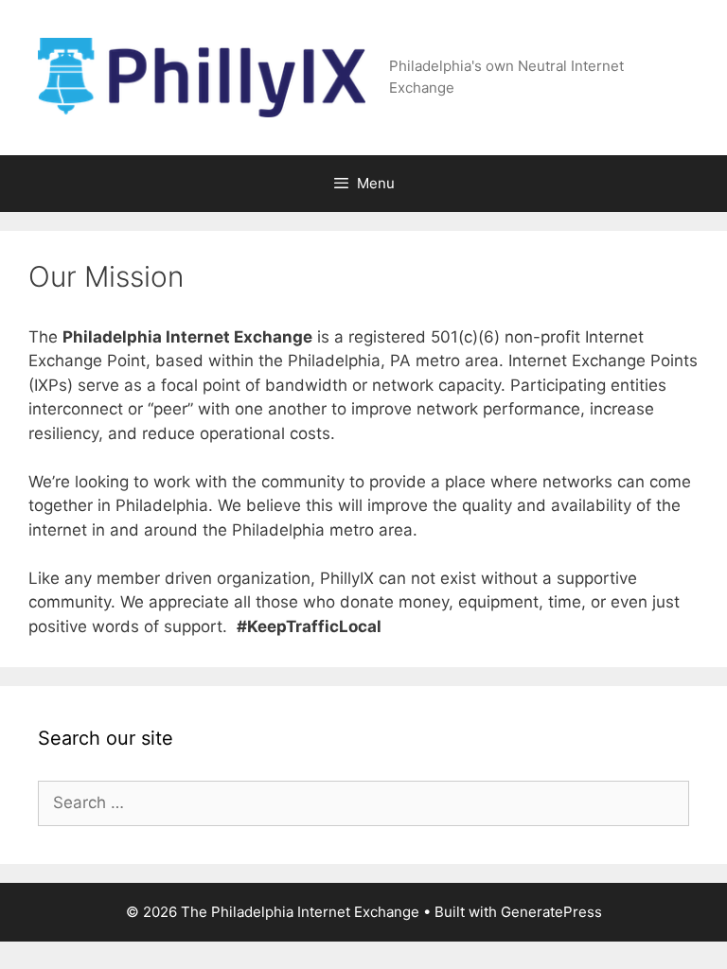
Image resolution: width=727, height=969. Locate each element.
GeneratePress (551, 912)
